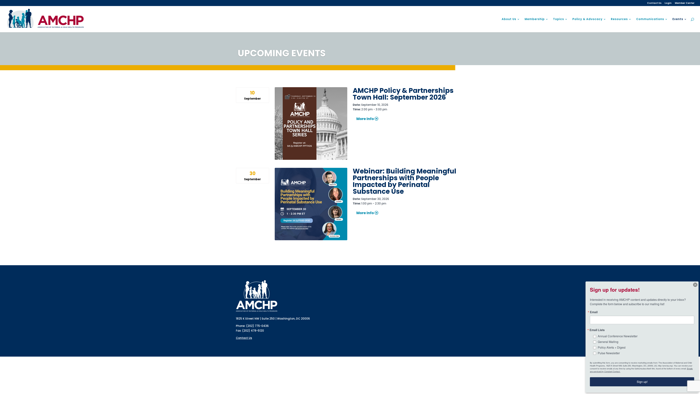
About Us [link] (509, 19)
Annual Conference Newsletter (617, 336)
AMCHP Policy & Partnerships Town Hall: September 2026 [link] (403, 94)
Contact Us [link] (654, 3)
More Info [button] (365, 118)
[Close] (695, 285)
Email (594, 312)
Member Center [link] (685, 3)
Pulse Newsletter (609, 353)
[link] (45, 19)
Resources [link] (619, 19)
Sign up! (642, 382)
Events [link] (677, 19)
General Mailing (608, 342)
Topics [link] (558, 19)
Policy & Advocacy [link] (587, 19)
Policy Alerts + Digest (611, 347)
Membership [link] (535, 19)
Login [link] (668, 3)
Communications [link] (650, 19)
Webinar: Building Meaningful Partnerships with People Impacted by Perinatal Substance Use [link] (404, 181)
